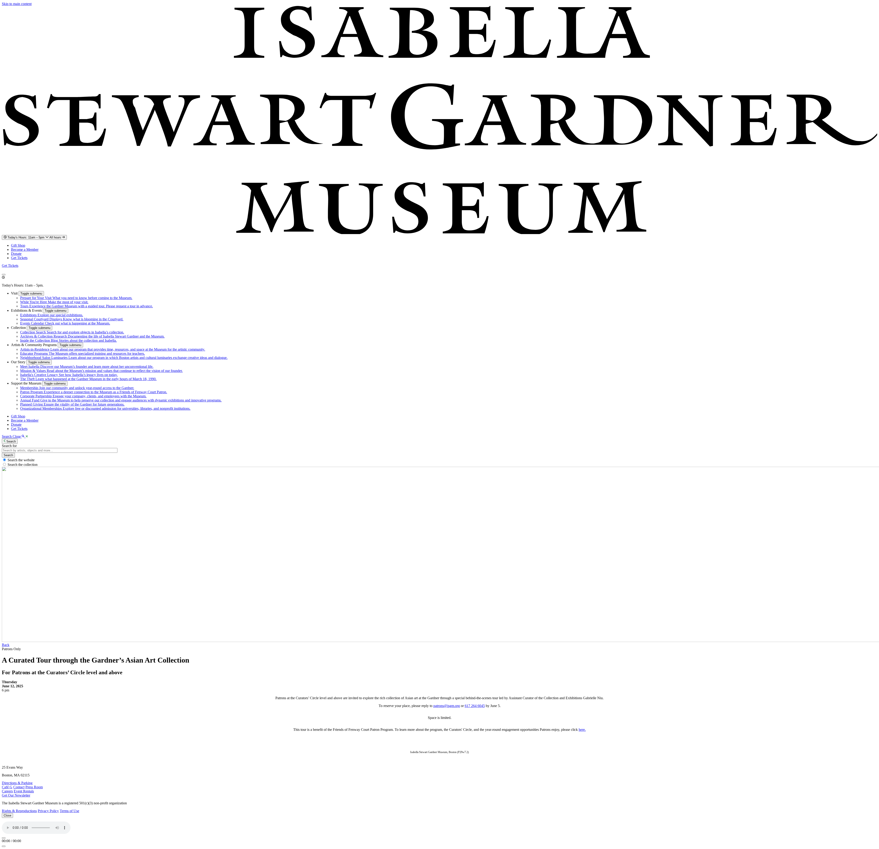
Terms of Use (69, 811)
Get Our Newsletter (16, 795)
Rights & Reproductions (19, 811)
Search (8, 455)
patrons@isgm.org (446, 706)
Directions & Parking (17, 783)
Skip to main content (17, 4)
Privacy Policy (48, 811)
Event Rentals (24, 791)
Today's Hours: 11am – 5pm (35, 237)
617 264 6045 (475, 706)
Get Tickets (19, 258)
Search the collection (23, 465)
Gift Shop (18, 245)
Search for (9, 446)
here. (582, 730)
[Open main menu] (3, 274)
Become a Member (24, 249)
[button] (15, 293)
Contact (18, 787)
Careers (7, 791)
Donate (16, 254)
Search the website (21, 460)
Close (7, 815)
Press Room (34, 787)
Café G (7, 787)
